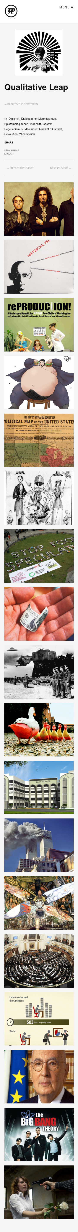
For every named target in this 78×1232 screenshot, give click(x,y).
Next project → (61, 168)
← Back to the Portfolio (21, 104)
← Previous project (20, 168)
